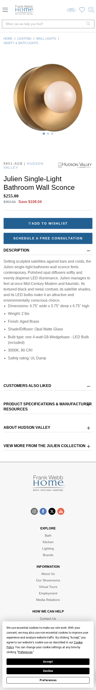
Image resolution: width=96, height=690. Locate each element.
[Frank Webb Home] (24, 10)
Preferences (48, 680)
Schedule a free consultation (48, 238)
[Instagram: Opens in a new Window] (34, 511)
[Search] (88, 24)
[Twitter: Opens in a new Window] (51, 511)
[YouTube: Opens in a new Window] (60, 511)
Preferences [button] (25, 652)
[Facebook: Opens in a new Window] (43, 511)
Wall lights (46, 38)
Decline (48, 671)
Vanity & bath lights (20, 43)
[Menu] (5, 9)
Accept (48, 661)
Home (8, 38)
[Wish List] (82, 10)
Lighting (24, 38)
